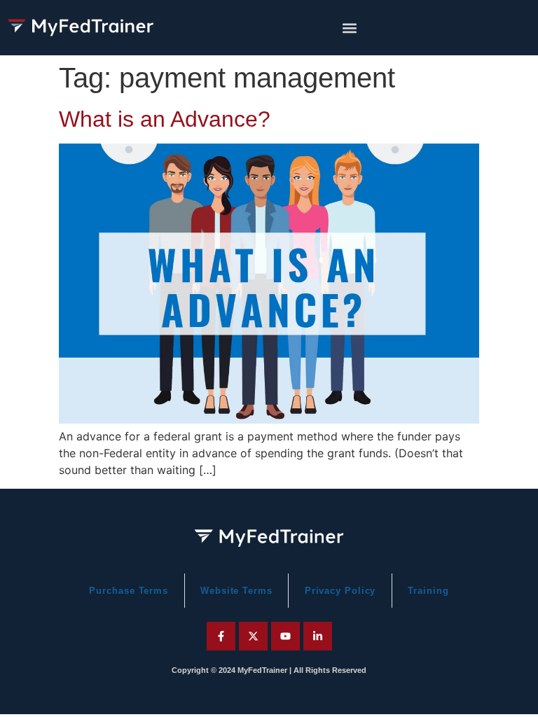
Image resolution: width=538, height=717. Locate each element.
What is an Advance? (164, 119)
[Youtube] (285, 636)
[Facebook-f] (221, 636)
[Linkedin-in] (317, 636)
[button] (349, 27)
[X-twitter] (253, 636)
